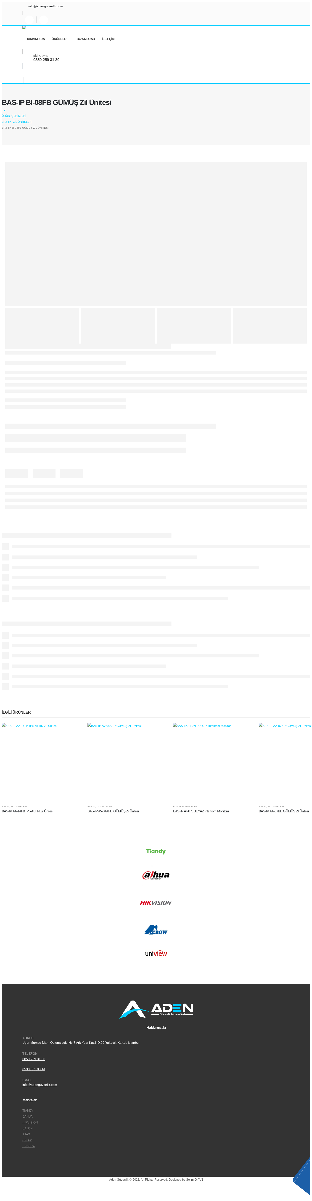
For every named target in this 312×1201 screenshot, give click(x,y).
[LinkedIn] (43, 20)
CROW (27, 1140)
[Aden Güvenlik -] (34, 27)
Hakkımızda (35, 39)
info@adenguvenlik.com (39, 1084)
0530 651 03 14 (33, 1069)
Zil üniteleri (19, 806)
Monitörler (189, 806)
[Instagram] (29, 20)
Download (86, 39)
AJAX (26, 1134)
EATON (27, 1128)
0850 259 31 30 (33, 1059)
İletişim (108, 39)
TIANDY (27, 1110)
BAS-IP (5, 806)
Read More (73, 730)
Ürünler (59, 39)
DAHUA (27, 1116)
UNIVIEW (28, 1146)
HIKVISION (30, 1122)
